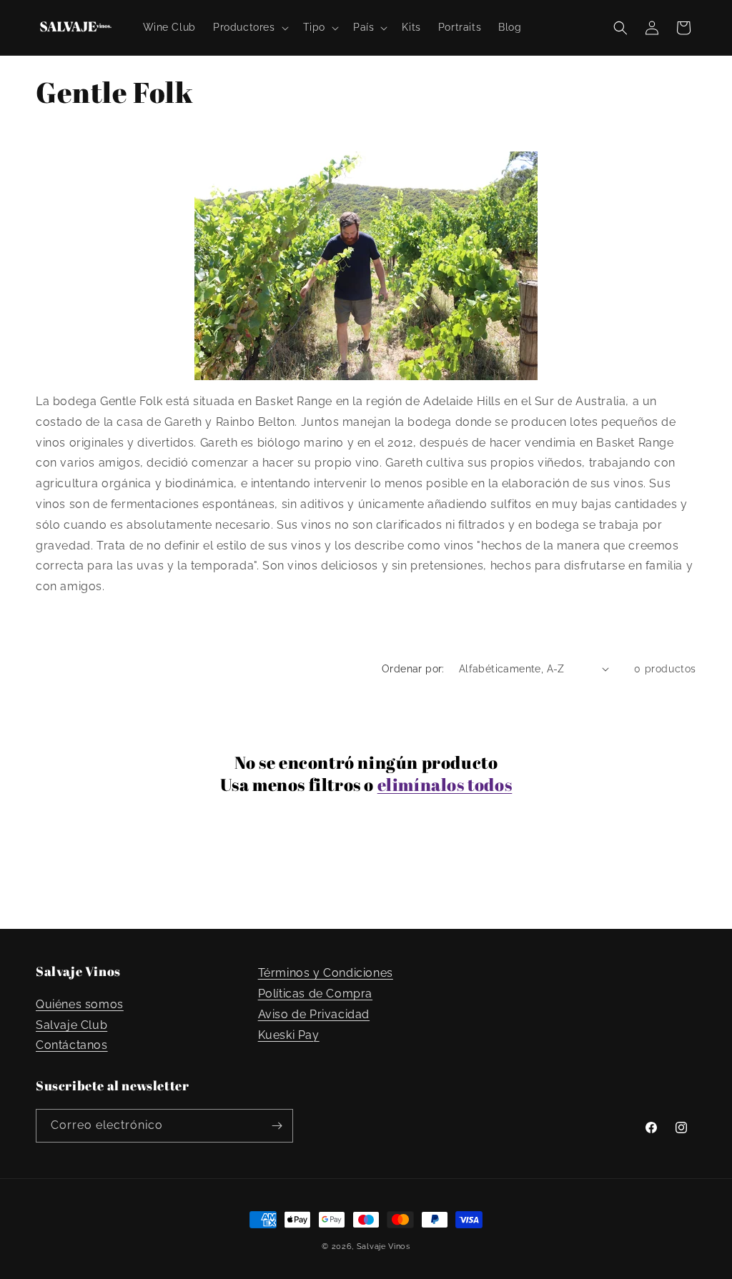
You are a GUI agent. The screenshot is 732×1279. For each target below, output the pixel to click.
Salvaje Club (71, 1025)
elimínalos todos (445, 785)
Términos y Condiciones (325, 973)
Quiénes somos (80, 1004)
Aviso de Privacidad (314, 1014)
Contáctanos (72, 1045)
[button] (249, 27)
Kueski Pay (289, 1035)
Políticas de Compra (315, 993)
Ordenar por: (413, 669)
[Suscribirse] (276, 1126)
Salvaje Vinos (383, 1246)
